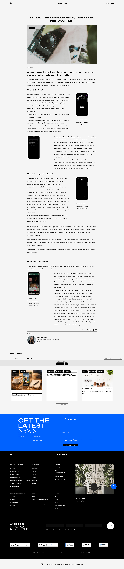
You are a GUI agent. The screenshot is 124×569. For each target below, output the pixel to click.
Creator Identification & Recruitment (20, 480)
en (108, 3)
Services (12, 505)
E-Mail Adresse (66, 432)
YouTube (34, 474)
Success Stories (14, 486)
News (33, 496)
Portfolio (12, 499)
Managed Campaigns (16, 477)
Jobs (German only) (60, 505)
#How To (85, 371)
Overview (12, 468)
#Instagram (15, 371)
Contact (57, 508)
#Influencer (51, 371)
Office (56, 499)
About (56, 496)
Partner (57, 502)
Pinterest (34, 480)
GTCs (62, 552)
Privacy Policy (38, 552)
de (106, 3)
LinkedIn (34, 483)
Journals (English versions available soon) (42, 500)
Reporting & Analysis (16, 483)
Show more (62, 404)
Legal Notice (86, 552)
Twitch (34, 477)
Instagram (35, 468)
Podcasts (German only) (39, 504)
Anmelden (71, 445)
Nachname (83, 425)
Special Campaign (15, 471)
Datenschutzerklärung (70, 440)
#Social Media (59, 371)
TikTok (34, 471)
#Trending (23, 371)
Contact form (58, 467)
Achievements (14, 502)
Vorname (64, 425)
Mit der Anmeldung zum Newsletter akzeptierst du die (78, 439)
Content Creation (14, 474)
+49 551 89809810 (60, 472)
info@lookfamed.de (60, 476)
